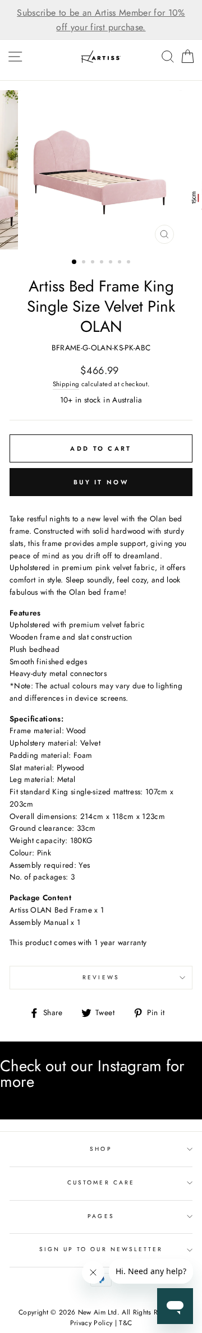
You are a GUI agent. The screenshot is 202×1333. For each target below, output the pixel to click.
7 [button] (129, 263)
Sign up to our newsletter (101, 1249)
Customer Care (101, 1182)
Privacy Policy (91, 1323)
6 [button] (120, 263)
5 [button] (111, 263)
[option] (101, 20)
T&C (125, 1323)
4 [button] (102, 263)
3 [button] (94, 263)
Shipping (66, 383)
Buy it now (101, 482)
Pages (101, 1216)
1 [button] (74, 262)
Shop (101, 1149)
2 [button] (85, 263)
